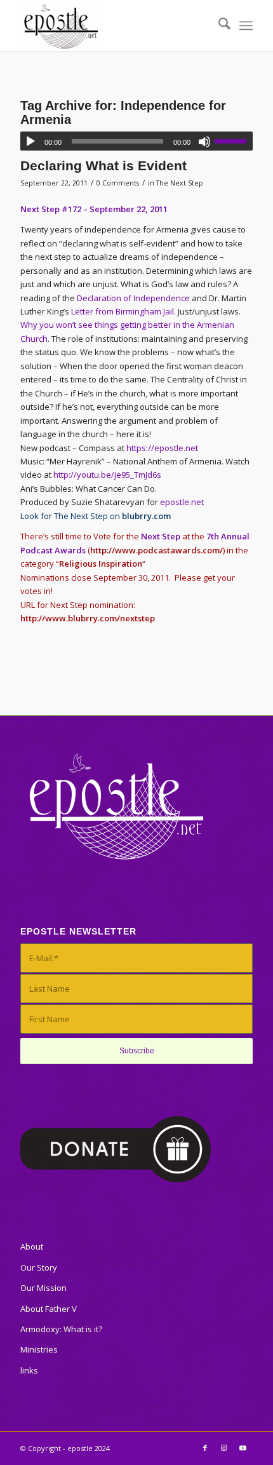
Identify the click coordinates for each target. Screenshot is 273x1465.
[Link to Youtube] (243, 1447)
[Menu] (246, 25)
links (29, 1370)
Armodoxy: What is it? (61, 1329)
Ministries (39, 1349)
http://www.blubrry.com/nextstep (87, 618)
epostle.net (182, 502)
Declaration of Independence (133, 298)
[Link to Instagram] (224, 1447)
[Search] (218, 25)
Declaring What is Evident (103, 165)
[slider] (234, 141)
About (31, 1246)
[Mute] (204, 141)
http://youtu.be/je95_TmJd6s (107, 474)
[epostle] (113, 25)
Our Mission (43, 1287)
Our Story (38, 1267)
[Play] (30, 141)
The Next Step (179, 183)
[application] (136, 141)
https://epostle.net (162, 448)
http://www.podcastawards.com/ (156, 550)
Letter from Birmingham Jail (122, 311)
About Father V (48, 1308)
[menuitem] (218, 25)
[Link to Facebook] (205, 1447)
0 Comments (118, 183)
